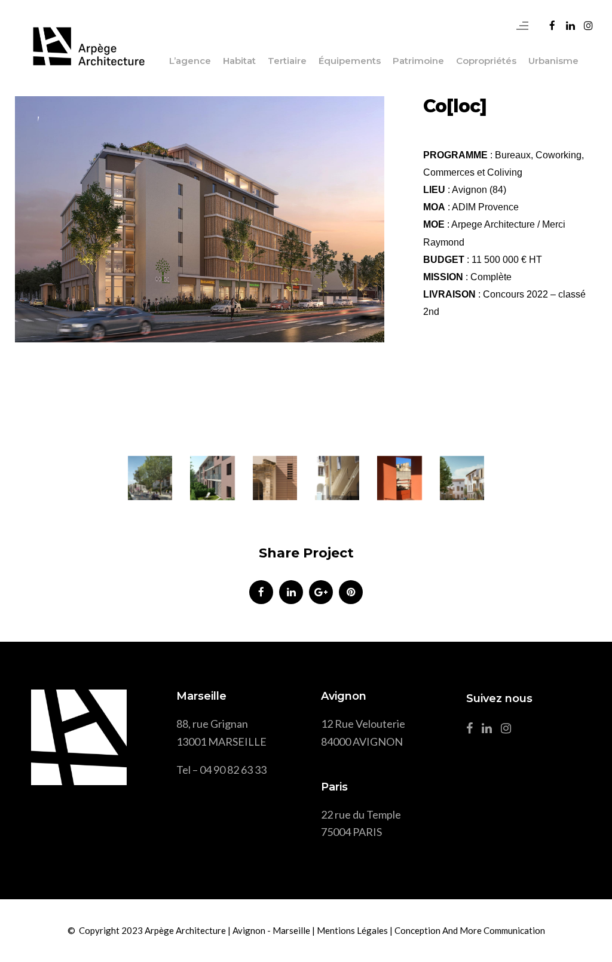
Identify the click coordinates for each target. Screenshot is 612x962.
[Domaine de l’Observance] (337, 478)
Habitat (239, 60)
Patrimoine (418, 60)
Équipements (350, 60)
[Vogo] (150, 478)
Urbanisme (553, 60)
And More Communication (493, 930)
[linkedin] (291, 592)
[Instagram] (509, 730)
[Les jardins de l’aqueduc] (212, 478)
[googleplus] (321, 592)
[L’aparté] (399, 478)
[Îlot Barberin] (462, 478)
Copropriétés (486, 60)
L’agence (190, 60)
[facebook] (261, 592)
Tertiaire (287, 60)
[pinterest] (351, 592)
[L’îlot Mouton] (275, 478)
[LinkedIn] (490, 730)
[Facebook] (472, 730)
